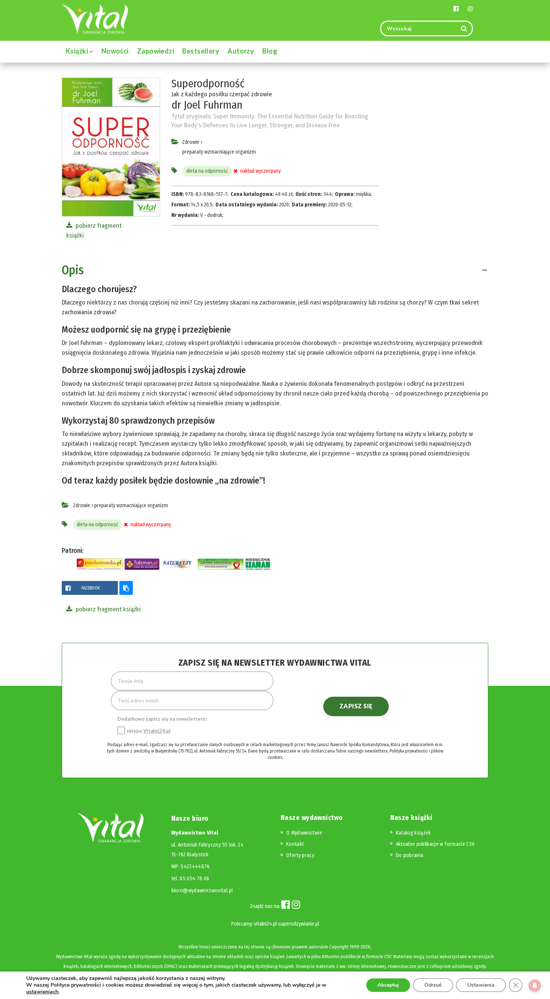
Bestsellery (200, 51)
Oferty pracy (300, 855)
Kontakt (295, 844)
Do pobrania (410, 855)
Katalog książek (413, 833)
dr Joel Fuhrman (206, 105)
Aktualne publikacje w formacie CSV (435, 844)
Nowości (115, 51)
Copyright (338, 947)
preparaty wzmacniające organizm (219, 152)
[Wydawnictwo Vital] (95, 18)
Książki (77, 51)
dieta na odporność (207, 171)
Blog (269, 51)
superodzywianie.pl (298, 924)
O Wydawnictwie (304, 833)
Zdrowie (190, 142)
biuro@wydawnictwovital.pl (202, 890)
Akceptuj (388, 985)
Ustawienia (481, 985)
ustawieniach (42, 992)
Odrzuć (433, 985)
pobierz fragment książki (107, 609)
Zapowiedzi (155, 51)
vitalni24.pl (265, 924)
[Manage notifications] (535, 986)
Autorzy (240, 51)
